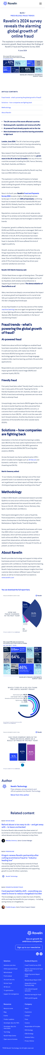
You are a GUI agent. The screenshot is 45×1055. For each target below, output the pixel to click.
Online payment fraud (10, 969)
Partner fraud (8, 983)
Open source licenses (10, 1039)
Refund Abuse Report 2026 (33, 980)
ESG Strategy (29, 1030)
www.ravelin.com (8, 577)
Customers (28, 1012)
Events (6, 1015)
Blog (5, 1012)
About (27, 1008)
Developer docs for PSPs (11, 1023)
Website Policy (29, 1037)
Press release (16, 16)
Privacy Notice (29, 1041)
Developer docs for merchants (10, 1027)
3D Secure (32, 460)
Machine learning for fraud (33, 994)
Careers (27, 1023)
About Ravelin (6, 113)
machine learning (8, 309)
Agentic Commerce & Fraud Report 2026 (33, 970)
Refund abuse (8, 972)
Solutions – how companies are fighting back (17, 102)
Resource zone (8, 1008)
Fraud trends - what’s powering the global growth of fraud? (21, 97)
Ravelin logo (10, 3)
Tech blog (7, 1032)
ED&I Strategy (29, 1033)
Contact (27, 1015)
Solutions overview (10, 965)
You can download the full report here (16, 590)
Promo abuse (8, 976)
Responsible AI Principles (32, 1026)
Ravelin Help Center (10, 1035)
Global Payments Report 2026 (32, 975)
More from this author (20, 795)
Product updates (9, 1019)
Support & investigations (11, 994)
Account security (9, 979)
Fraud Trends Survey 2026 (33, 965)
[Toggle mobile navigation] (40, 3)
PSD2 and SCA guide (31, 998)
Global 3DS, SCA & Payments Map (30, 984)
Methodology (6, 107)
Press (26, 1019)
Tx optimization (8, 990)
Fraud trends (28, 16)
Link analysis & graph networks (31, 990)
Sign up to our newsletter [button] (28, 947)
